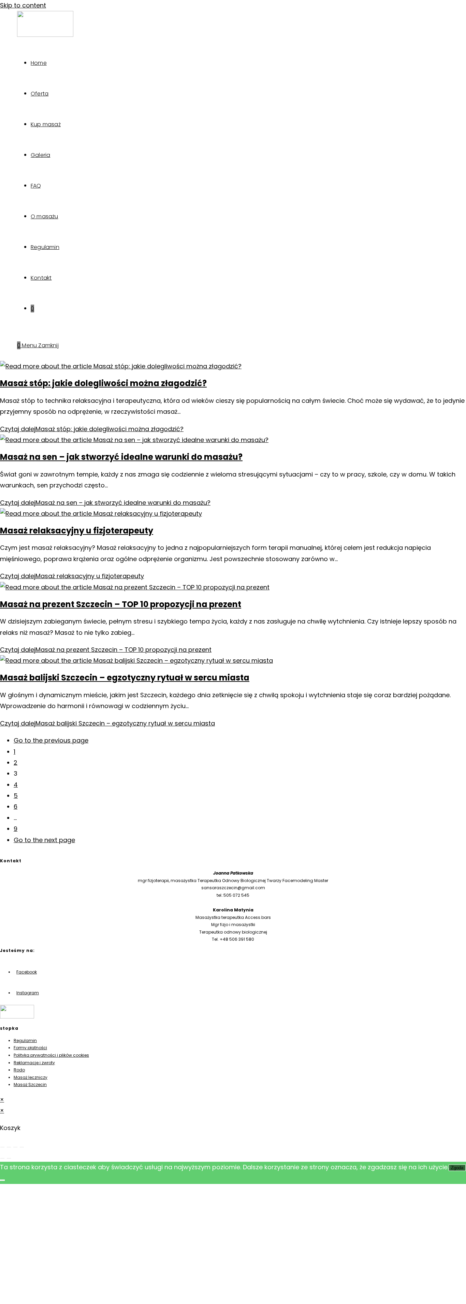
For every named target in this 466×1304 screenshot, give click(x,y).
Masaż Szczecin (30, 1084)
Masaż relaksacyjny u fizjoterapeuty (76, 530)
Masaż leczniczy (30, 1077)
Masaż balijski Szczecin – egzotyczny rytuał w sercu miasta (124, 677)
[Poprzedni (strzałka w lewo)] (2, 1158)
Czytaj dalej (92, 429)
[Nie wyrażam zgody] (2, 1180)
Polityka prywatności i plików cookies (51, 1055)
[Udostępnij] (15, 1147)
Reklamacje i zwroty (34, 1063)
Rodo (19, 1070)
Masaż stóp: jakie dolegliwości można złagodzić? (103, 383)
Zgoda (457, 1167)
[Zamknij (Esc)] (21, 1147)
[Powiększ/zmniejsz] (2, 1147)
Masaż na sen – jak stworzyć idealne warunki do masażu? (121, 457)
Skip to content (23, 5)
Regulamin (25, 1040)
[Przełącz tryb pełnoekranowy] (8, 1147)
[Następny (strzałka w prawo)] (8, 1158)
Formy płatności (30, 1048)
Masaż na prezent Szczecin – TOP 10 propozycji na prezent (120, 604)
